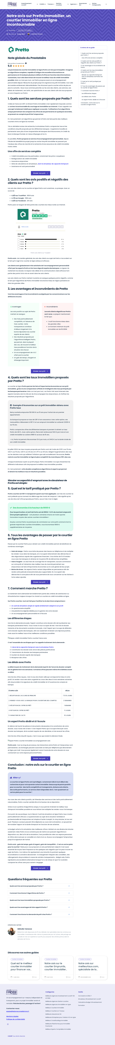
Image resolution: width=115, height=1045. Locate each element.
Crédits (42, 4)
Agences (73, 4)
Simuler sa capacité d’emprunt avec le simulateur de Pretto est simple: (92, 76)
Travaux (50, 4)
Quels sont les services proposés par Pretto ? (26, 886)
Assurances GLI (83, 4)
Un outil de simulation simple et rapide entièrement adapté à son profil (37, 606)
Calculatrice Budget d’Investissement (90, 1002)
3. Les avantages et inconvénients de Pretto (93, 66)
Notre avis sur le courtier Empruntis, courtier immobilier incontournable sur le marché (56, 969)
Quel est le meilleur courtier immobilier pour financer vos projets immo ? (21, 968)
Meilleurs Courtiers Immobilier (54, 1008)
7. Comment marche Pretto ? (90, 91)
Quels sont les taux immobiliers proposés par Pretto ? (30, 900)
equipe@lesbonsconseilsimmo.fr (17, 1011)
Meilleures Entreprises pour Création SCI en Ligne (60, 1017)
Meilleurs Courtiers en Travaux (54, 1011)
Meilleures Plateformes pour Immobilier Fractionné (57, 1025)
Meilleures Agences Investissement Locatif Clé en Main (60, 997)
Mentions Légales (12, 1016)
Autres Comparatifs (96, 4)
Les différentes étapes (89, 93)
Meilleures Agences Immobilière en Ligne (58, 1004)
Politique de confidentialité (15, 1019)
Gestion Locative (59, 4)
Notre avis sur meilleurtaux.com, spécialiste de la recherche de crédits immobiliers (90, 969)
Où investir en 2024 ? (85, 996)
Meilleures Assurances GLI (53, 1014)
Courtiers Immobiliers (25, 30)
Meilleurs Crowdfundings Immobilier (56, 1020)
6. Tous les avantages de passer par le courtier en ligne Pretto (93, 87)
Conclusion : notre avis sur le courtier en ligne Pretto (90, 103)
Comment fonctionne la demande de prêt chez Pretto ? (31, 914)
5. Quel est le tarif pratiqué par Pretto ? (91, 82)
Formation (81, 1005)
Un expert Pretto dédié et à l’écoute (93, 100)
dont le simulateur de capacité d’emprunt (53, 164)
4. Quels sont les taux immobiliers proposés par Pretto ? (92, 71)
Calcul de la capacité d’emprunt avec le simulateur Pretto (32, 647)
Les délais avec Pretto (89, 96)
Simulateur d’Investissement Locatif (89, 999)
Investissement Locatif (26, 4)
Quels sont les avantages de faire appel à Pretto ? (29, 907)
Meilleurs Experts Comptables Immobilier (58, 1029)
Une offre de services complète (92, 58)
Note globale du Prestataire (27, 58)
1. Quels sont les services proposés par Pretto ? (92, 54)
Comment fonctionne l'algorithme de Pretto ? (27, 893)
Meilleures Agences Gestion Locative (56, 1001)
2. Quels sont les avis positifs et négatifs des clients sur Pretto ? (91, 62)
